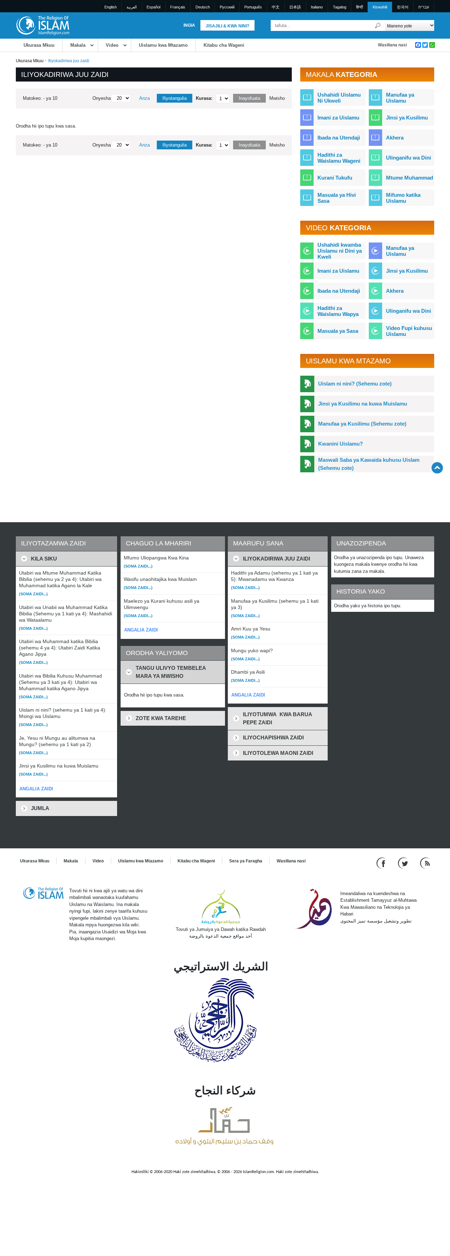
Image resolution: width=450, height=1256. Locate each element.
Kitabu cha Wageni (224, 45)
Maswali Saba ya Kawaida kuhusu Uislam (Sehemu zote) (368, 464)
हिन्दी (359, 7)
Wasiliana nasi (392, 45)
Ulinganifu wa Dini (408, 158)
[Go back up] (437, 467)
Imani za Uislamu (338, 118)
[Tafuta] (378, 25)
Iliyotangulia (174, 98)
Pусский (227, 7)
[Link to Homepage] (42, 25)
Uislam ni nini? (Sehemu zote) (355, 384)
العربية (132, 7)
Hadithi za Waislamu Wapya (338, 311)
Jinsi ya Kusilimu (407, 118)
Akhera (395, 138)
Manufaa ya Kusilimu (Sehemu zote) (362, 424)
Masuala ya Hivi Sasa (336, 198)
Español (153, 7)
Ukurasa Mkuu (39, 45)
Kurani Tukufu (334, 178)
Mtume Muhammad (409, 178)
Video (112, 45)
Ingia (189, 25)
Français (177, 7)
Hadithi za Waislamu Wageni (338, 158)
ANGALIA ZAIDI (36, 788)
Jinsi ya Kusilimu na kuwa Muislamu (362, 404)
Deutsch (202, 7)
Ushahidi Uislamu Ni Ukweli (339, 98)
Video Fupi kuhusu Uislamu (409, 331)
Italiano (317, 7)
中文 (275, 7)
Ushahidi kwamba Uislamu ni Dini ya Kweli (339, 251)
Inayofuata (249, 98)
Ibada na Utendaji (338, 138)
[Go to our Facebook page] (382, 862)
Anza (144, 98)
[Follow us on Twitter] (404, 862)
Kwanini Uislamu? (340, 444)
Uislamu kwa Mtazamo (163, 45)
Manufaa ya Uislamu (400, 98)
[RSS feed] (425, 862)
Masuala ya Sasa (337, 331)
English (110, 7)
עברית (423, 7)
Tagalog (339, 7)
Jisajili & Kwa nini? (227, 26)
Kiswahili (380, 7)
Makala (77, 45)
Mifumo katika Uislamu (403, 198)
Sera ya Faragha (245, 861)
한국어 (403, 7)
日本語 (295, 7)
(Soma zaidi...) (33, 594)
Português (253, 7)
